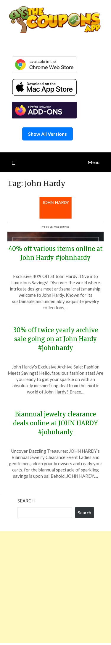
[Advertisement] (55, 587)
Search (26, 500)
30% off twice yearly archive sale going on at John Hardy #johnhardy (55, 339)
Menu (93, 162)
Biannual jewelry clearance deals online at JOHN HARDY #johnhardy (55, 423)
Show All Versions (47, 134)
